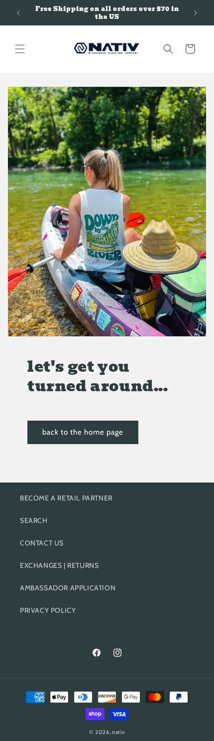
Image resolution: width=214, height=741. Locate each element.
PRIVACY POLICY (48, 610)
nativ (118, 732)
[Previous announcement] (18, 13)
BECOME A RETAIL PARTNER (66, 498)
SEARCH (34, 520)
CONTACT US (42, 542)
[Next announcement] (196, 13)
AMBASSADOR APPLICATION (67, 587)
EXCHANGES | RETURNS (59, 565)
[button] (20, 49)
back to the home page (82, 432)
